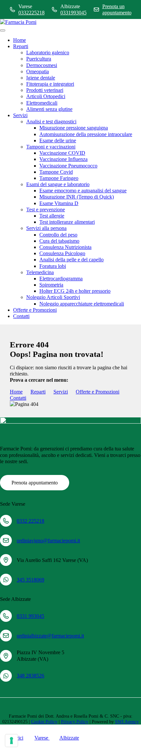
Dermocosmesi (41, 65)
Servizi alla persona (46, 228)
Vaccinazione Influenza (63, 159)
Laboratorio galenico (47, 52)
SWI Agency (127, 721)
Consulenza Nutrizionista (65, 247)
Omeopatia (37, 71)
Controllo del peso (58, 234)
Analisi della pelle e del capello (71, 259)
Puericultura (38, 58)
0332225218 (31, 12)
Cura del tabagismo (59, 241)
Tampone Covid (56, 172)
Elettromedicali (41, 103)
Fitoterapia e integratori (50, 84)
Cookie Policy (44, 721)
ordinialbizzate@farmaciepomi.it (50, 635)
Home (19, 40)
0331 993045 (30, 616)
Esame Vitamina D (58, 203)
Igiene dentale (40, 77)
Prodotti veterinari (44, 90)
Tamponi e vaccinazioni (50, 146)
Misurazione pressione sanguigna (73, 128)
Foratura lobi (52, 266)
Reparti (20, 46)
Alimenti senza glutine (49, 109)
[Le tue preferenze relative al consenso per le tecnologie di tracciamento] (11, 740)
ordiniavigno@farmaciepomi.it (48, 540)
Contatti (21, 316)
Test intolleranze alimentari (67, 222)
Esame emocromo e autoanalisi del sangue (83, 190)
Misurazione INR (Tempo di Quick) (76, 197)
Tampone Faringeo (58, 178)
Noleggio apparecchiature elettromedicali (81, 303)
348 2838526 (30, 675)
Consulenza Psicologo (62, 253)
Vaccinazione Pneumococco (68, 165)
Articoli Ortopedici (45, 96)
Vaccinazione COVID (62, 153)
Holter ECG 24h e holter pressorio (75, 291)
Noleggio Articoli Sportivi (53, 297)
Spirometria (51, 285)
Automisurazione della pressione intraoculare (85, 134)
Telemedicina (40, 272)
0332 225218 (30, 521)
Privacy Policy (74, 721)
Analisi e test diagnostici (51, 121)
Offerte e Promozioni (35, 310)
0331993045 (73, 12)
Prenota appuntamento (34, 482)
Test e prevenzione (45, 209)
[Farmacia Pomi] (18, 22)
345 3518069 (30, 580)
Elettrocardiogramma (61, 278)
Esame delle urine (57, 140)
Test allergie (51, 216)
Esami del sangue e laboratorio (58, 184)
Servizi (20, 115)
